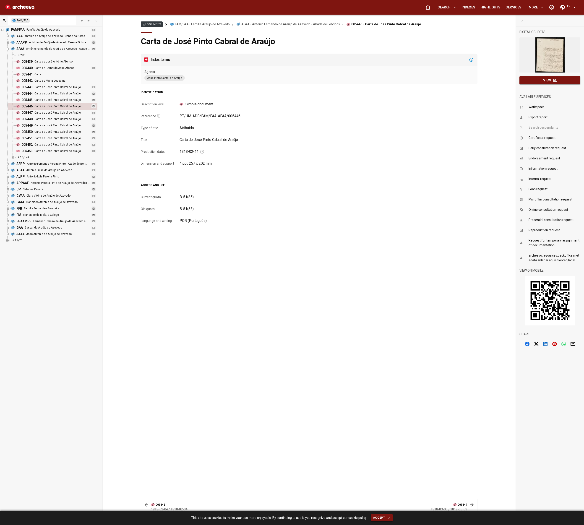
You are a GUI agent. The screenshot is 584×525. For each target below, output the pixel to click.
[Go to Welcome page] (427, 7)
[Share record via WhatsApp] (563, 343)
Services (513, 7)
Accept (379, 517)
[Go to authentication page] (551, 7)
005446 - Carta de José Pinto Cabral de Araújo (386, 24)
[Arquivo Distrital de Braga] (20, 8)
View (547, 80)
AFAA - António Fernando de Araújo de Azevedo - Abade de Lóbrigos (290, 24)
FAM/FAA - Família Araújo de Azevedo (202, 24)
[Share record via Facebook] (527, 343)
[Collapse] (96, 20)
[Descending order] (89, 20)
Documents (152, 24)
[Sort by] (81, 20)
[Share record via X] (536, 343)
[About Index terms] (471, 59)
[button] (446, 7)
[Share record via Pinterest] (554, 343)
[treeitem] (57, 106)
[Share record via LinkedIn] (545, 343)
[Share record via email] (572, 343)
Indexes (468, 7)
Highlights (490, 7)
